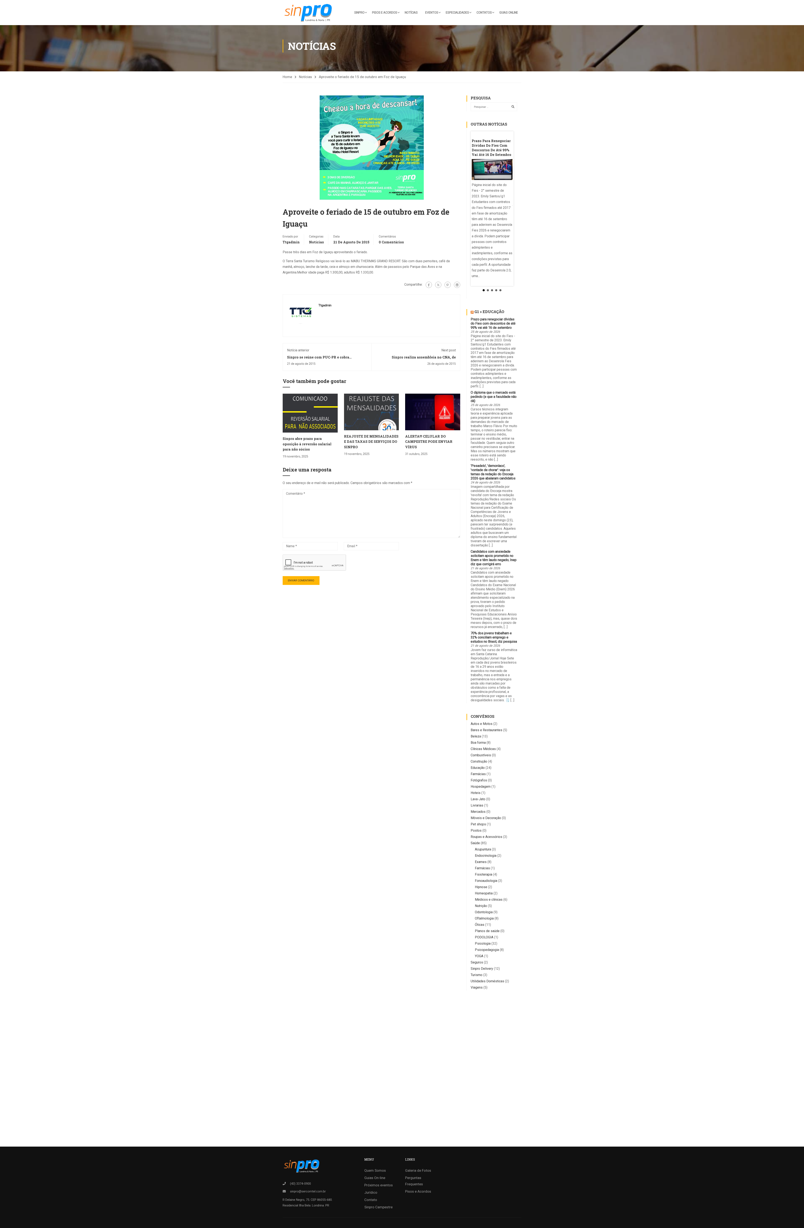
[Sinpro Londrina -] (309, 12)
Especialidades (457, 12)
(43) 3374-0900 (300, 1184)
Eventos (431, 12)
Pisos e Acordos (384, 12)
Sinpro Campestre (378, 1207)
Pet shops (478, 824)
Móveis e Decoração (486, 818)
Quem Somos (375, 1170)
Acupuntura (483, 849)
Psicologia (483, 943)
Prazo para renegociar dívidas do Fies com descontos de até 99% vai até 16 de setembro (493, 323)
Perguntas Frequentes (414, 1181)
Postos (476, 830)
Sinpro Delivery (482, 969)
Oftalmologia (484, 918)
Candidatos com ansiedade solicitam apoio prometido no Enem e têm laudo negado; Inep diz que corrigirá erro (494, 558)
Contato (370, 1200)
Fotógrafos (479, 780)
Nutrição (481, 906)
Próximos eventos (378, 1185)
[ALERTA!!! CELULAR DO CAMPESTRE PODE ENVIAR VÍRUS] (432, 412)
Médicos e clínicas (488, 900)
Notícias (411, 12)
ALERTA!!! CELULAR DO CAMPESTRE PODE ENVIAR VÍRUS (428, 441)
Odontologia (484, 912)
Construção (479, 761)
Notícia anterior (298, 350)
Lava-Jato (478, 799)
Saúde (475, 843)
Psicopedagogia (487, 950)
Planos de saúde (487, 931)
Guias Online (508, 12)
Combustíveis (481, 755)
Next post (448, 350)
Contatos (484, 12)
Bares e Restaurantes (486, 730)
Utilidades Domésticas (487, 981)
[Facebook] (429, 285)
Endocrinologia (485, 856)
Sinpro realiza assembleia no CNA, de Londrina (424, 359)
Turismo (476, 975)
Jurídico (370, 1192)
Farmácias (478, 774)
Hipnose (481, 887)
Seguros (477, 962)
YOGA (479, 956)
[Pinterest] (448, 285)
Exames (481, 862)
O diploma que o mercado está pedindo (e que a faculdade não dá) (494, 396)
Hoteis (476, 793)
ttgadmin (291, 242)
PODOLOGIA (484, 937)
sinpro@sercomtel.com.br (308, 1191)
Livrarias (477, 805)
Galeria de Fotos (418, 1170)
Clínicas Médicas (483, 749)
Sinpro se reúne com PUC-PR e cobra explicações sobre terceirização (318, 359)
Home (287, 77)
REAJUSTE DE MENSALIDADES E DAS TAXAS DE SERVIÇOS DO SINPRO (371, 441)
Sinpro (359, 12)
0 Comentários (391, 242)
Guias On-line (374, 1178)
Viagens (477, 987)
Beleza (476, 736)
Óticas (479, 925)
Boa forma (478, 743)
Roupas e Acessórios (486, 837)
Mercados (478, 812)
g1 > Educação (489, 311)
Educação (478, 768)
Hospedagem (481, 787)
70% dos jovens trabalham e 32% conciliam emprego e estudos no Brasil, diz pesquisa (494, 637)
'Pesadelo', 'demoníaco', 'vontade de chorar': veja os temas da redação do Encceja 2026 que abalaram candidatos (493, 472)
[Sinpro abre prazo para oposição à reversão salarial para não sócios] (310, 413)
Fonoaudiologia (486, 881)
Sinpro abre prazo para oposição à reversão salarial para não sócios (307, 443)
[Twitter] (438, 285)
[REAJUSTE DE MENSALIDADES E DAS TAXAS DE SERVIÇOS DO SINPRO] (371, 412)
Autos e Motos (481, 724)
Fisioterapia (483, 874)
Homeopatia (484, 893)
